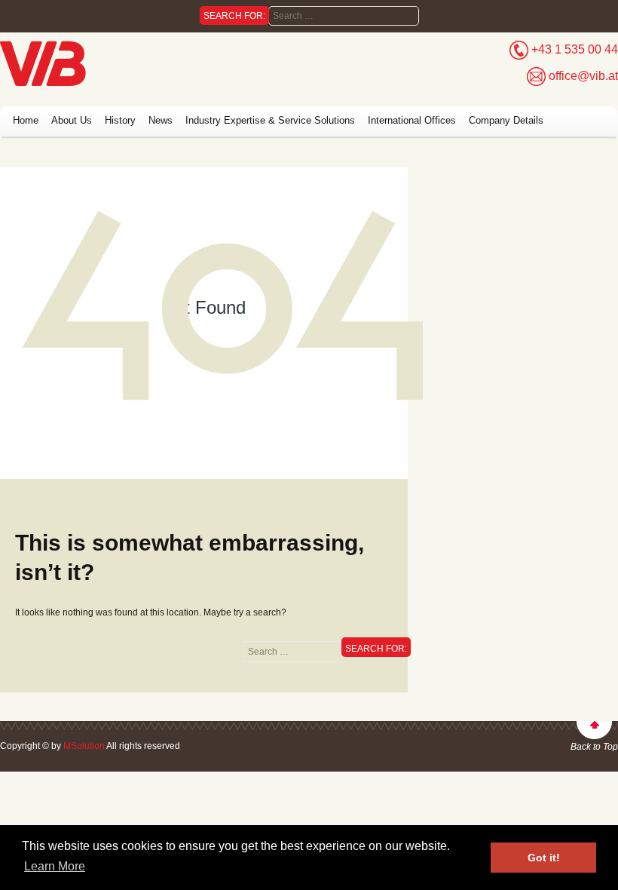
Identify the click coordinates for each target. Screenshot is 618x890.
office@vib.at (583, 75)
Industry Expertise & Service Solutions (270, 120)
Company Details (506, 120)
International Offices (412, 120)
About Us (71, 120)
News (160, 120)
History (120, 120)
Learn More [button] (54, 866)
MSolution (84, 746)
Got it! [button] (544, 858)
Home (25, 120)
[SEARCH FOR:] (292, 651)
